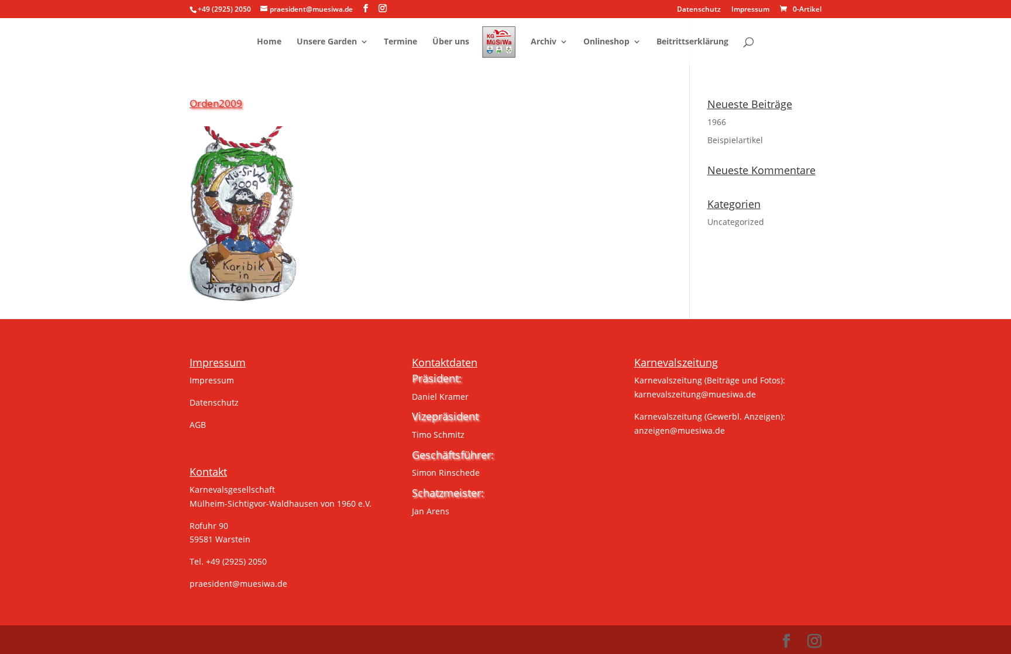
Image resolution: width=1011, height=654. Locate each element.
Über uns (450, 42)
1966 (716, 121)
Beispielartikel (735, 140)
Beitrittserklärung (692, 42)
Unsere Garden (327, 42)
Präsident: (437, 378)
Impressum (750, 10)
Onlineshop (606, 42)
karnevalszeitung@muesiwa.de (695, 394)
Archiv (543, 42)
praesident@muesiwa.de (238, 583)
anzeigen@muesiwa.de (679, 430)
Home (269, 42)
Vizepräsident (445, 416)
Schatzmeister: (448, 493)
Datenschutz (699, 10)
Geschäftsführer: (453, 455)
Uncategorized (735, 221)
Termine (400, 42)
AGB (198, 424)
